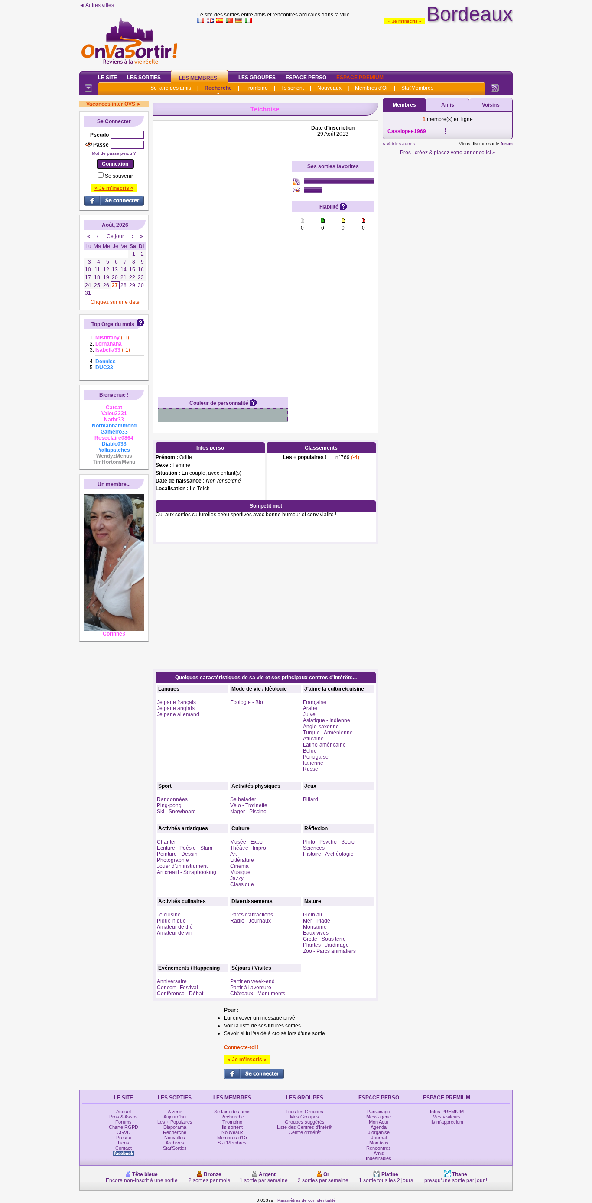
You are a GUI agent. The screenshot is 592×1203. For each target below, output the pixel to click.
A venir (175, 1111)
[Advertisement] (355, 45)
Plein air (312, 915)
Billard (310, 799)
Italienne (313, 763)
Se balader (243, 799)
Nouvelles (174, 1137)
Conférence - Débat (180, 994)
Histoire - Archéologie (328, 854)
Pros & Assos (123, 1116)
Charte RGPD (123, 1127)
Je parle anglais (176, 708)
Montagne (315, 927)
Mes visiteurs (447, 1116)
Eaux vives (316, 933)
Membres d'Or (371, 88)
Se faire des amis (170, 88)
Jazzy (237, 878)
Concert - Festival (177, 988)
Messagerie (378, 1116)
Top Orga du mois (112, 324)
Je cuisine (169, 915)
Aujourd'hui (174, 1116)
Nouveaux (329, 88)
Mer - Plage (316, 921)
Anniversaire (172, 981)
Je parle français (176, 702)
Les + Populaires (174, 1122)
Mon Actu (378, 1122)
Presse (123, 1137)
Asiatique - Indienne (326, 720)
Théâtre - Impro (248, 848)
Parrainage (378, 1111)
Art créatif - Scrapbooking (186, 872)
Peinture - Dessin (177, 854)
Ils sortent (292, 88)
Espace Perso (306, 78)
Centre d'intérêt (305, 1132)
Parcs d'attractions (251, 915)
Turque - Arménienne (328, 733)
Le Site (107, 78)
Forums (123, 1122)
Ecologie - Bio (246, 702)
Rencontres (378, 1148)
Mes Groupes (304, 1116)
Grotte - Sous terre (324, 939)
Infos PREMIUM (447, 1111)
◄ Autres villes (96, 5)
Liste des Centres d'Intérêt (304, 1127)
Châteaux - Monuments (257, 994)
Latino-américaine (324, 745)
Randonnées (172, 799)
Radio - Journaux (250, 921)
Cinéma (239, 866)
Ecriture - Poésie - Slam (184, 848)
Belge (310, 751)
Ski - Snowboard (176, 812)
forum (507, 143)
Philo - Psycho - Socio (329, 842)
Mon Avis (378, 1142)
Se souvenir (119, 176)
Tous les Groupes (304, 1111)
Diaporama (174, 1127)
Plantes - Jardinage (326, 945)
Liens (123, 1142)
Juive (309, 714)
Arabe (310, 708)
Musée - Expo (246, 842)
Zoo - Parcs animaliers (329, 951)
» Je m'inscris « (405, 21)
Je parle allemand (178, 714)
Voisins (491, 105)
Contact (123, 1148)
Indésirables (378, 1158)
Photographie (173, 860)
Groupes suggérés (305, 1122)
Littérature (242, 860)
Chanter (166, 842)
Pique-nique (171, 921)
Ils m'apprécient (446, 1122)
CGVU (123, 1132)
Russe (310, 769)
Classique (242, 884)
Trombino (256, 88)
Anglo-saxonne (321, 727)
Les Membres (198, 78)
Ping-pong (169, 805)
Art (233, 854)
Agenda (379, 1127)
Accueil (123, 1111)
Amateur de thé (175, 927)
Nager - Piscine (248, 812)
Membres (404, 105)
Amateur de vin (174, 933)
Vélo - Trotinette (248, 805)
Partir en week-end (252, 981)
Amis (447, 105)
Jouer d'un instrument (182, 866)
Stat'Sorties (175, 1148)
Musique (240, 872)
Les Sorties (144, 78)
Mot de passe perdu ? (114, 153)
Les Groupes (257, 78)
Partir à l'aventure (250, 988)
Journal (379, 1137)
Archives (175, 1142)
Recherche (218, 88)
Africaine (313, 739)
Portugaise (316, 757)
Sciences (314, 848)
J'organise (379, 1132)
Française (314, 702)
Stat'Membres (417, 88)
